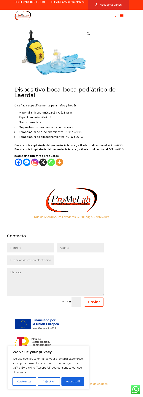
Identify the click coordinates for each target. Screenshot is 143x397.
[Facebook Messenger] (26, 162)
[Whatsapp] (51, 162)
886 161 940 (37, 1)
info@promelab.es (73, 1)
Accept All (73, 381)
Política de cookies (95, 384)
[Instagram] (35, 162)
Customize (24, 381)
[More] (59, 162)
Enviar (94, 302)
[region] (48, 368)
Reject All (48, 381)
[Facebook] (18, 162)
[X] (43, 162)
